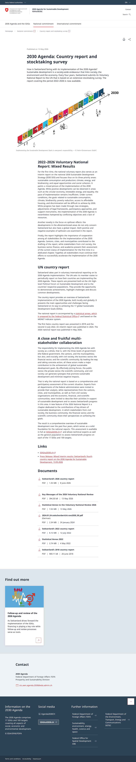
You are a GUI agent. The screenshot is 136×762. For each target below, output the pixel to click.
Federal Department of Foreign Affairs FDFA (82, 715)
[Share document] (129, 39)
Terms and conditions (13, 759)
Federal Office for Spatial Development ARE (81, 741)
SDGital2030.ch (53, 432)
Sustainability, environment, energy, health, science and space (82, 727)
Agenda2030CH (48, 714)
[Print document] (124, 39)
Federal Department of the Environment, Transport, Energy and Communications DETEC (115, 720)
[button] (17, 23)
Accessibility (26, 759)
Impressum (37, 759)
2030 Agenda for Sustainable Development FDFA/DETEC (50, 10)
